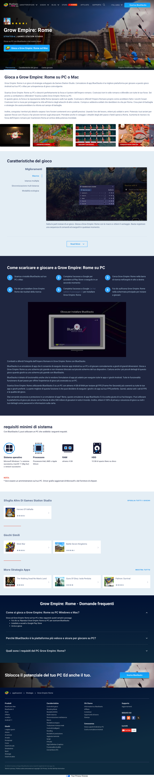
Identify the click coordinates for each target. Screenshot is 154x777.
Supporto (96, 5)
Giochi (43, 5)
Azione (7, 732)
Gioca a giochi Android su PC (94, 727)
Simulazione (9, 748)
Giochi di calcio (10, 756)
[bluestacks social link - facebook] (133, 718)
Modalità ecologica (53, 723)
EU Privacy (44, 768)
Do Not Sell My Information (56, 768)
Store (69, 5)
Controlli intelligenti (53, 728)
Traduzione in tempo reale (55, 725)
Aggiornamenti (127, 706)
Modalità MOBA (52, 712)
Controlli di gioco (52, 706)
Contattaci (87, 712)
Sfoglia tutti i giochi (139, 500)
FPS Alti (49, 742)
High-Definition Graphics (55, 744)
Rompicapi (8, 740)
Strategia (9, 36)
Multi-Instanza (51, 715)
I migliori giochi (10, 729)
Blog (54, 5)
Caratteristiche (27, 5)
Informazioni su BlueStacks (93, 706)
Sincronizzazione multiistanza (57, 717)
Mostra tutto (143, 570)
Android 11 (8, 720)
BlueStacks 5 (9, 709)
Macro (49, 720)
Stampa (87, 717)
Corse (7, 743)
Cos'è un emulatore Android (93, 729)
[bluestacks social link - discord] (123, 718)
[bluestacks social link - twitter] (138, 718)
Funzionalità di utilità (54, 747)
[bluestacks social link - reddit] (128, 718)
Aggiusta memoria (53, 736)
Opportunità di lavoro (91, 715)
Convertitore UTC (52, 750)
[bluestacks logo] (9, 5)
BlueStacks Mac (10, 706)
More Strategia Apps (17, 569)
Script (49, 739)
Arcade (7, 738)
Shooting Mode (52, 709)
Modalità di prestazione (54, 733)
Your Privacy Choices (79, 776)
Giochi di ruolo (9, 746)
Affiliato (85, 5)
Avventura (8, 735)
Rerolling (50, 731)
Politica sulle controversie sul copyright (28, 768)
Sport (7, 751)
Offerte (7, 715)
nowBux (7, 717)
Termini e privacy (10, 768)
